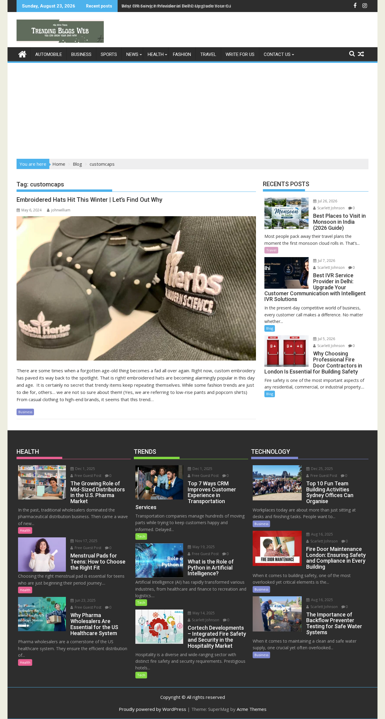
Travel (208, 54)
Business (81, 54)
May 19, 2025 (203, 546)
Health (156, 54)
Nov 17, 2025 (85, 540)
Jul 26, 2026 (327, 201)
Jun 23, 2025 (85, 600)
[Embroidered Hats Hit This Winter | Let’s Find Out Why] (136, 288)
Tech (141, 536)
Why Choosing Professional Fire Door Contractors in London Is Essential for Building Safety (220, 6)
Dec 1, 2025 (84, 468)
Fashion (182, 54)
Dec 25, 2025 (321, 468)
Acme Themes (251, 709)
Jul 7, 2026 (326, 260)
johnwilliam (60, 210)
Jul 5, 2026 (326, 338)
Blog (269, 328)
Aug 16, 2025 (321, 534)
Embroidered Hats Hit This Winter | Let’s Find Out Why (89, 199)
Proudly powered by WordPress (152, 709)
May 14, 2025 (203, 613)
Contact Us (277, 54)
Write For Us (240, 54)
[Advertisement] (192, 109)
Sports (109, 54)
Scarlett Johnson (330, 207)
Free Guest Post (87, 475)
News (132, 54)
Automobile (48, 54)
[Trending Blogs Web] (22, 53)
